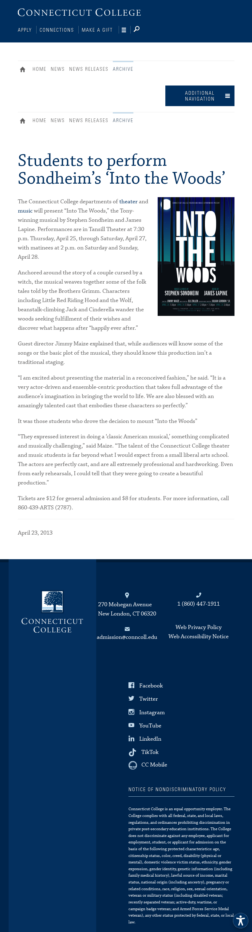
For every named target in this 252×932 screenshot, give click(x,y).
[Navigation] (126, 30)
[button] (240, 920)
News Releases (88, 69)
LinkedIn (150, 739)
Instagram (152, 712)
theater (128, 201)
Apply (25, 30)
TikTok (150, 752)
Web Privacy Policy (198, 627)
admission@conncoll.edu (127, 637)
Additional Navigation (200, 96)
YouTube (150, 726)
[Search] (141, 30)
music (25, 211)
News (58, 69)
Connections (57, 30)
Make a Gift (97, 30)
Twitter (148, 699)
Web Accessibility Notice (198, 636)
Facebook (151, 686)
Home (24, 70)
